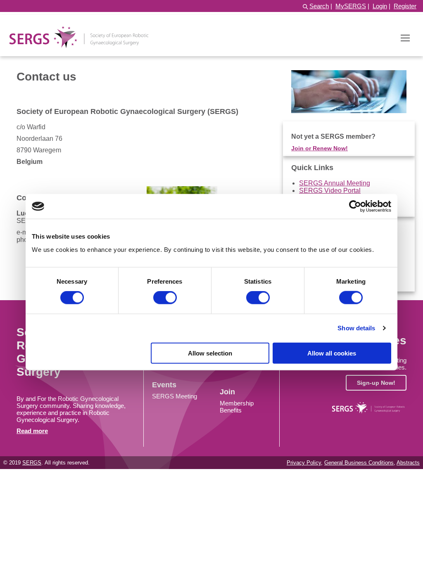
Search (319, 5)
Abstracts (408, 463)
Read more (32, 430)
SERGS (31, 463)
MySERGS (350, 5)
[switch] (165, 297)
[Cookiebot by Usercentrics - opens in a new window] (355, 206)
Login (380, 5)
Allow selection (210, 352)
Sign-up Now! (376, 382)
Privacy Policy (304, 463)
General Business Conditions (359, 463)
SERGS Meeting (174, 396)
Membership (237, 403)
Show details (356, 328)
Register (405, 5)
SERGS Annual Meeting (334, 183)
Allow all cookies (331, 352)
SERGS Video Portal (330, 190)
